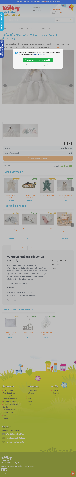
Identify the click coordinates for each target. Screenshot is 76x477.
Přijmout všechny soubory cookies (38, 60)
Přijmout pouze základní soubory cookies (38, 65)
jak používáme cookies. (38, 54)
